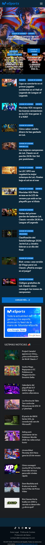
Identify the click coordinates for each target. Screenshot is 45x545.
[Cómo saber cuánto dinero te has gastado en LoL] (9, 128)
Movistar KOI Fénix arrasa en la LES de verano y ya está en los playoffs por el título (30, 197)
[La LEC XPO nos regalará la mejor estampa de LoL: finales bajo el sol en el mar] (9, 170)
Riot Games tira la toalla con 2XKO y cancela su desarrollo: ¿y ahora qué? (31, 503)
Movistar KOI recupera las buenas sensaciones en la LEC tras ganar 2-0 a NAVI (30, 112)
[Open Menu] (41, 3)
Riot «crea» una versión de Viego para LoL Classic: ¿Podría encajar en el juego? (31, 266)
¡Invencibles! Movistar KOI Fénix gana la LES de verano (23, 38)
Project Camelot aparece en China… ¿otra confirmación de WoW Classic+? (30, 355)
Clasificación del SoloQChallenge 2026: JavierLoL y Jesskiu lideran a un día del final (30, 243)
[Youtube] (26, 528)
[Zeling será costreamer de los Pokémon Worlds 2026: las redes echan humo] (12, 436)
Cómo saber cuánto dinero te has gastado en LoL (30, 132)
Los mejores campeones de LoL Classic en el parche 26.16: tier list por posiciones (31, 154)
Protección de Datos (22, 535)
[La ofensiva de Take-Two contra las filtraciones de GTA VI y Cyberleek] (12, 404)
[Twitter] (19, 528)
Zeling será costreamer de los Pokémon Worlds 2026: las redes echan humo (31, 437)
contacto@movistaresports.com (22, 538)
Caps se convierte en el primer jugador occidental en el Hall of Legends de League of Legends (30, 89)
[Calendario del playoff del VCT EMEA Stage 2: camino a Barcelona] (12, 389)
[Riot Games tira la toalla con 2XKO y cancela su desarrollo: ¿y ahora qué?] (12, 503)
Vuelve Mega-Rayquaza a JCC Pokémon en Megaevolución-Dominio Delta (29, 372)
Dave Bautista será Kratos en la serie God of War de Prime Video (31, 487)
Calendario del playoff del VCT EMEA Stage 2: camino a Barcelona (30, 389)
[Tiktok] (15, 528)
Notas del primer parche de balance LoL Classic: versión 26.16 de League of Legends (31, 218)
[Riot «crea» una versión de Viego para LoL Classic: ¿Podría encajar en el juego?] (9, 261)
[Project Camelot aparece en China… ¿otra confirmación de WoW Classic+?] (12, 355)
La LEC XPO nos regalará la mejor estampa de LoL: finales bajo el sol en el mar (31, 176)
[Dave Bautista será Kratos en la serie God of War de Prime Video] (12, 487)
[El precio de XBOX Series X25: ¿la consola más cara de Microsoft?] (12, 420)
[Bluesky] (30, 528)
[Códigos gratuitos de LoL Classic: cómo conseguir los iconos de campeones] (9, 282)
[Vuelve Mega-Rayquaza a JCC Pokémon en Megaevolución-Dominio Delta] (12, 371)
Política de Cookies (27, 532)
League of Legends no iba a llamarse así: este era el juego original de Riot (35, 63)
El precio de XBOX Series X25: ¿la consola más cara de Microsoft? (30, 420)
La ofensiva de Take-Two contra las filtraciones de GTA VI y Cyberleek (31, 404)
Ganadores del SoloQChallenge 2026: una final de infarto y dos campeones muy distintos (14, 63)
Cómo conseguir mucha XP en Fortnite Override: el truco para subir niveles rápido (31, 470)
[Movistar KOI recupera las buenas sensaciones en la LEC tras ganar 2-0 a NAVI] (9, 106)
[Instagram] (22, 528)
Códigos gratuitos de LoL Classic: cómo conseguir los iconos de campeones (30, 287)
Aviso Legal (14, 532)
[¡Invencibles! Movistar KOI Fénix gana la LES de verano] (12, 454)
